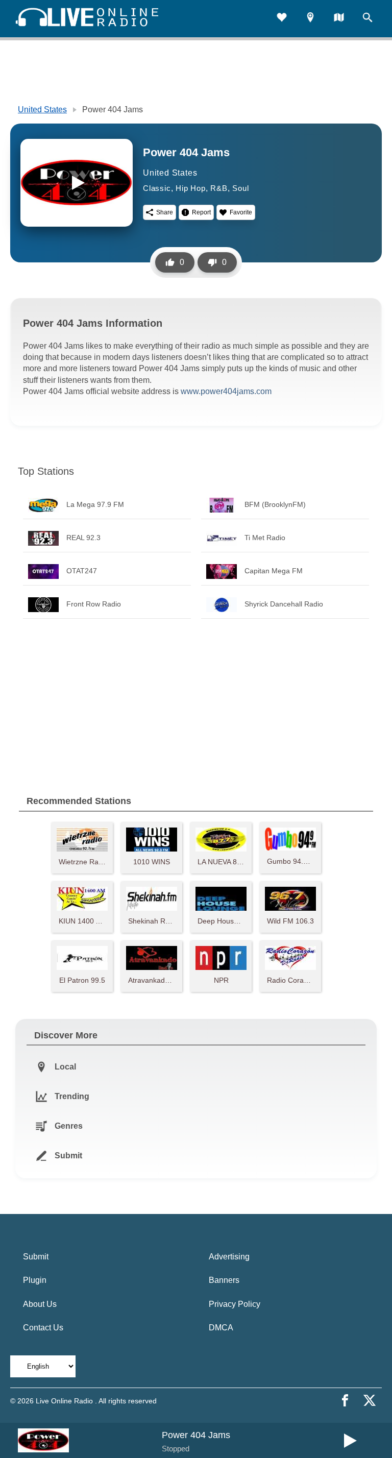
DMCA (221, 1327)
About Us (40, 1304)
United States (42, 109)
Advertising (229, 1256)
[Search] (367, 19)
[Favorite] (281, 19)
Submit (35, 1256)
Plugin (34, 1280)
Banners (224, 1280)
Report (201, 212)
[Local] (310, 19)
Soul (240, 188)
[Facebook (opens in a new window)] (345, 1400)
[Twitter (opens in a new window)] (369, 1400)
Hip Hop (191, 188)
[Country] (339, 19)
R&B (218, 188)
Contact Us (43, 1327)
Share (164, 212)
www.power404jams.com (226, 391)
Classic (157, 188)
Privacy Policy (234, 1304)
